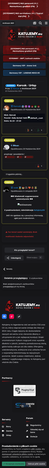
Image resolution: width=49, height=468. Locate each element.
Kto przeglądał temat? (24, 250)
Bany (8, 426)
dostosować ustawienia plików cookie (17, 454)
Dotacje (33, 436)
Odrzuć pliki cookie (36, 464)
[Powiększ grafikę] (24, 204)
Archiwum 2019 (29, 88)
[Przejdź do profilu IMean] (6, 147)
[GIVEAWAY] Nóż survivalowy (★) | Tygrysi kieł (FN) (23, 14)
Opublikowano (25, 109)
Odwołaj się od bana (37, 430)
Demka (9, 431)
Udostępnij (15, 258)
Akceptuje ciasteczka (14, 464)
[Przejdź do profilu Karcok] (6, 108)
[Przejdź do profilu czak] (6, 189)
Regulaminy (35, 425)
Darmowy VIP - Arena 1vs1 (24, 65)
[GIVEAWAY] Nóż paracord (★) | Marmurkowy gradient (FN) (23, 5)
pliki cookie (36, 449)
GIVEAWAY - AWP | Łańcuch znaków (24, 58)
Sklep (8, 435)
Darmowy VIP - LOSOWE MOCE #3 (24, 73)
